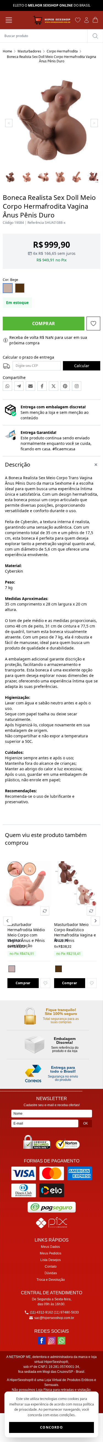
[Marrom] (58, 968)
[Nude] (11, 968)
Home (7, 51)
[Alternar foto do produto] (44, 911)
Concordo (51, 1427)
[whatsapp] (61, 1341)
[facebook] (42, 1341)
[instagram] (51, 1341)
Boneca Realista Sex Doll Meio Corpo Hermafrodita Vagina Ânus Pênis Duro (51, 58)
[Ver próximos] (94, 920)
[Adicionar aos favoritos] (45, 983)
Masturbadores (29, 51)
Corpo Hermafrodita (62, 51)
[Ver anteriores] (8, 920)
